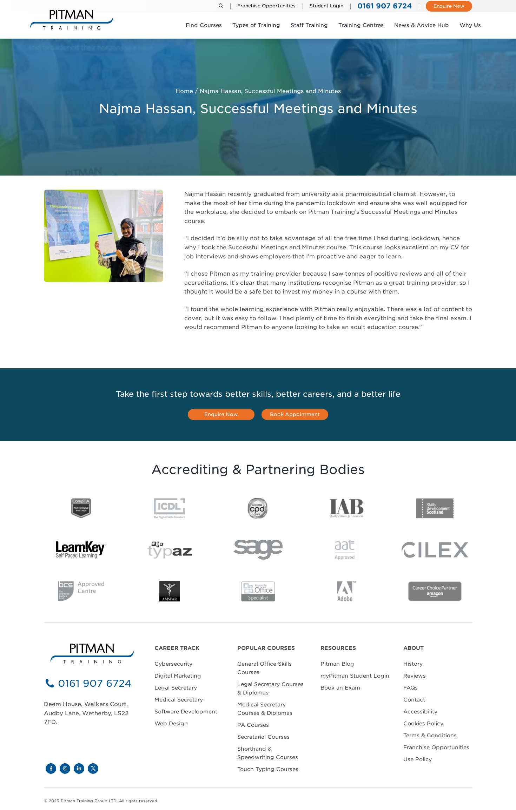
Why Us (470, 25)
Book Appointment (295, 414)
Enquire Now (449, 6)
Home (184, 91)
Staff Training (309, 25)
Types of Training (256, 25)
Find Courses (204, 25)
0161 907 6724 (94, 683)
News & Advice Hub (421, 25)
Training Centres (361, 25)
